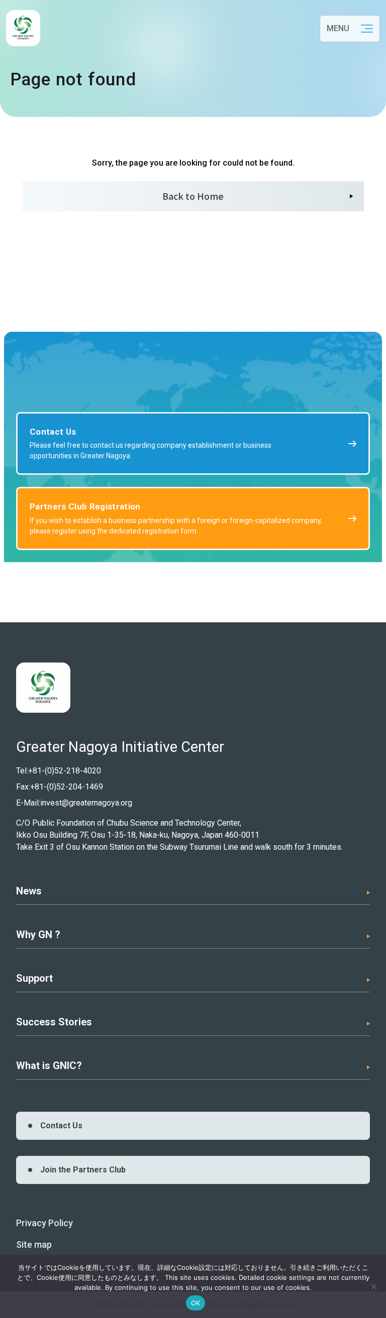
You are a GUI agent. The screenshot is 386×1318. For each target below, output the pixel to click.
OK (196, 1303)
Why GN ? (38, 935)
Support (34, 978)
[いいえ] (373, 1286)
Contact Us (61, 1125)
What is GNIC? (49, 1066)
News (29, 891)
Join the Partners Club (83, 1169)
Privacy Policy (44, 1223)
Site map (34, 1244)
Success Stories (54, 1022)
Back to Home (193, 195)
